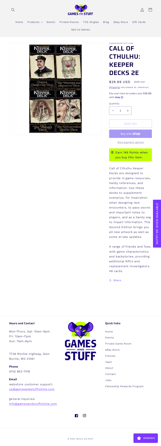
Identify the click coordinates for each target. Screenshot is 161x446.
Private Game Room (118, 343)
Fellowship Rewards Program (124, 386)
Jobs (108, 380)
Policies (110, 355)
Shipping (114, 87)
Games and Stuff (84, 439)
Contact (110, 374)
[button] (13, 10)
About (109, 367)
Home (109, 331)
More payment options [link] (130, 142)
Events (109, 337)
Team (108, 362)
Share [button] (117, 280)
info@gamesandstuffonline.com (33, 403)
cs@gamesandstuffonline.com (32, 389)
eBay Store (112, 349)
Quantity (114, 103)
